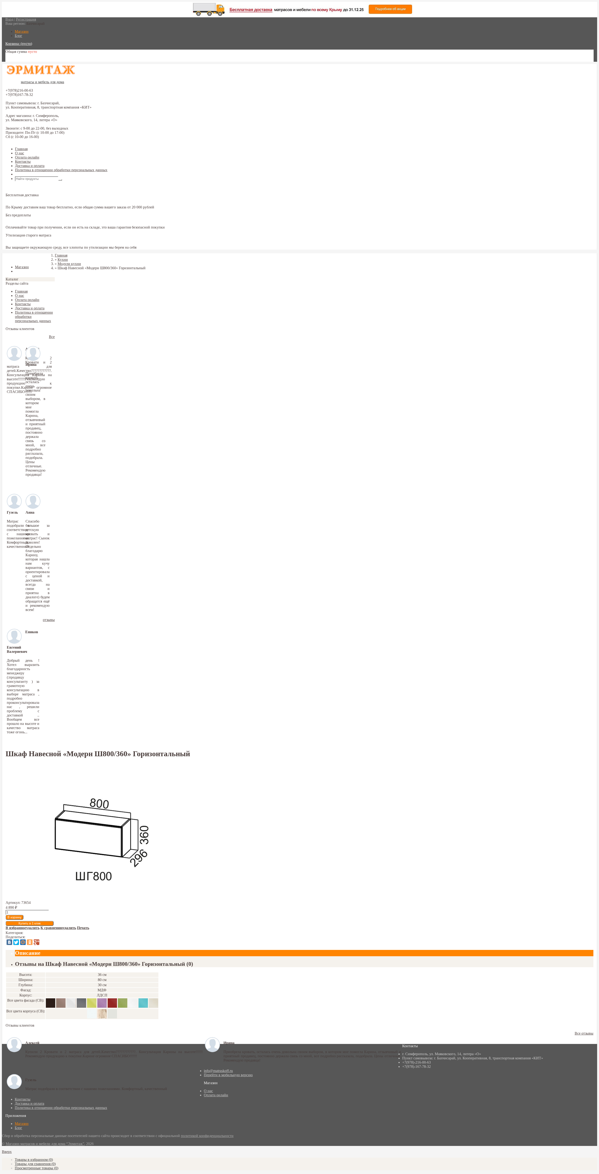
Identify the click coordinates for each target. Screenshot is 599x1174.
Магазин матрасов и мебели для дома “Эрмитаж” (45, 1144)
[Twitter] (16, 942)
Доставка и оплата (29, 166)
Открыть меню (27, 174)
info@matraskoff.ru (218, 1071)
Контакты (23, 162)
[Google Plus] (36, 942)
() (34, 1160)
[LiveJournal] (43, 942)
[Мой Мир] (23, 942)
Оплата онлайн (27, 157)
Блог (18, 1128)
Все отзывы (584, 1033)
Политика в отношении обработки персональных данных (61, 170)
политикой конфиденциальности (207, 1136)
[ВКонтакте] (9, 942)
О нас (19, 153)
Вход (9, 19)
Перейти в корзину (20, 60)
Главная (21, 149)
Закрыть (12, 259)
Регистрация (26, 19)
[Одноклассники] (30, 942)
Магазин (22, 1124)
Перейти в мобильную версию (228, 1075)
